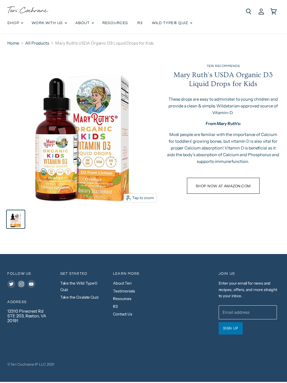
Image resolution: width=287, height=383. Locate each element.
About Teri (122, 283)
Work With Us (48, 23)
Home (13, 43)
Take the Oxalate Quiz (79, 297)
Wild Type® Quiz (170, 23)
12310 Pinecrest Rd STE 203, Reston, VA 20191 (26, 316)
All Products (37, 43)
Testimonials (124, 291)
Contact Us (122, 314)
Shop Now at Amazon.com (223, 186)
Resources (115, 23)
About (83, 23)
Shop (13, 23)
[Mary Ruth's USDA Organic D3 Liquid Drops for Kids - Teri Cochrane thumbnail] (16, 219)
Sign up (231, 328)
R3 (140, 23)
